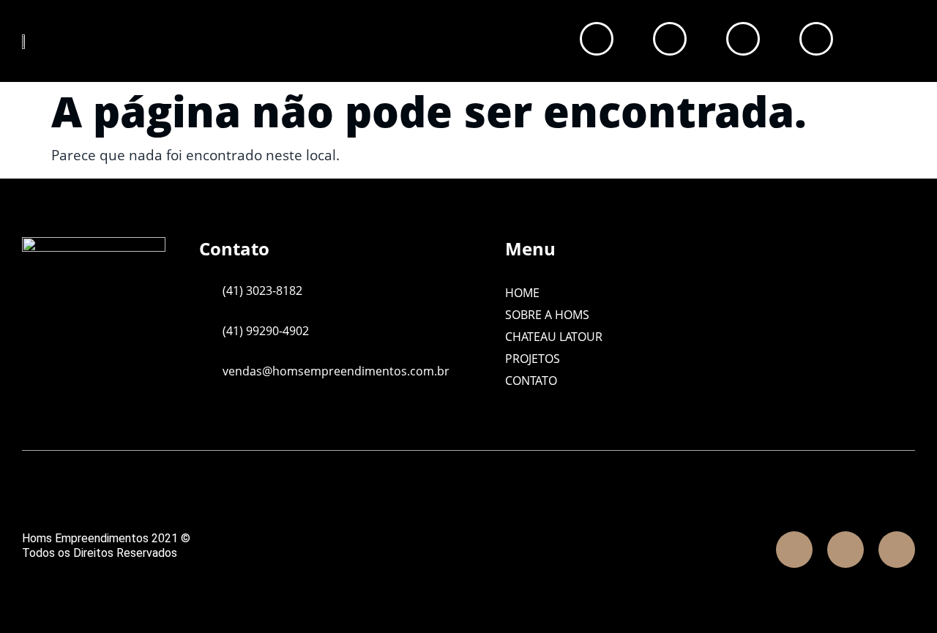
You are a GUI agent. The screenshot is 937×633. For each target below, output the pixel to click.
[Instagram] (845, 549)
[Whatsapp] (896, 549)
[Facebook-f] (794, 549)
